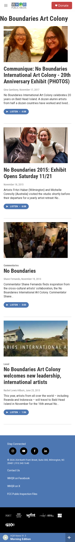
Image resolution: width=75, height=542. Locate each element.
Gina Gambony (11, 89)
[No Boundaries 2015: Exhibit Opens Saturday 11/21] (36, 145)
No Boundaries (20, 271)
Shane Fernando (12, 278)
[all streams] (70, 537)
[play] (5, 537)
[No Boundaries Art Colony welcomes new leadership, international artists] (36, 338)
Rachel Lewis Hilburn (14, 390)
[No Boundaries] (36, 240)
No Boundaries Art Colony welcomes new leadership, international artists (32, 375)
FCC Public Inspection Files (22, 494)
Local (6, 364)
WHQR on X (13, 486)
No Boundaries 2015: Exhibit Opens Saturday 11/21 (35, 173)
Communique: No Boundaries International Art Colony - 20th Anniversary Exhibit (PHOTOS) (37, 75)
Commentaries (11, 265)
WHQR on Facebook (18, 478)
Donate (63, 5)
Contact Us (13, 470)
